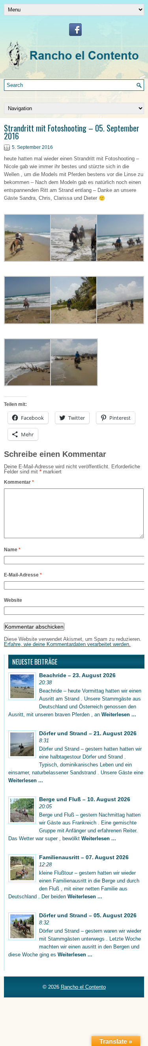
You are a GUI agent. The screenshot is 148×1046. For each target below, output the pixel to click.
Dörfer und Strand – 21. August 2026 (88, 733)
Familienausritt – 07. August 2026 (84, 857)
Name (12, 549)
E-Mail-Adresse (23, 575)
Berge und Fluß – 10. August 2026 (84, 799)
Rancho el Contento (83, 987)
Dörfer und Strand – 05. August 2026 (88, 915)
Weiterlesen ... (118, 714)
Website (13, 600)
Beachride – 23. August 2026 (77, 675)
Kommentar (19, 482)
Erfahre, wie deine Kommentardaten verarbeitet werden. (67, 644)
